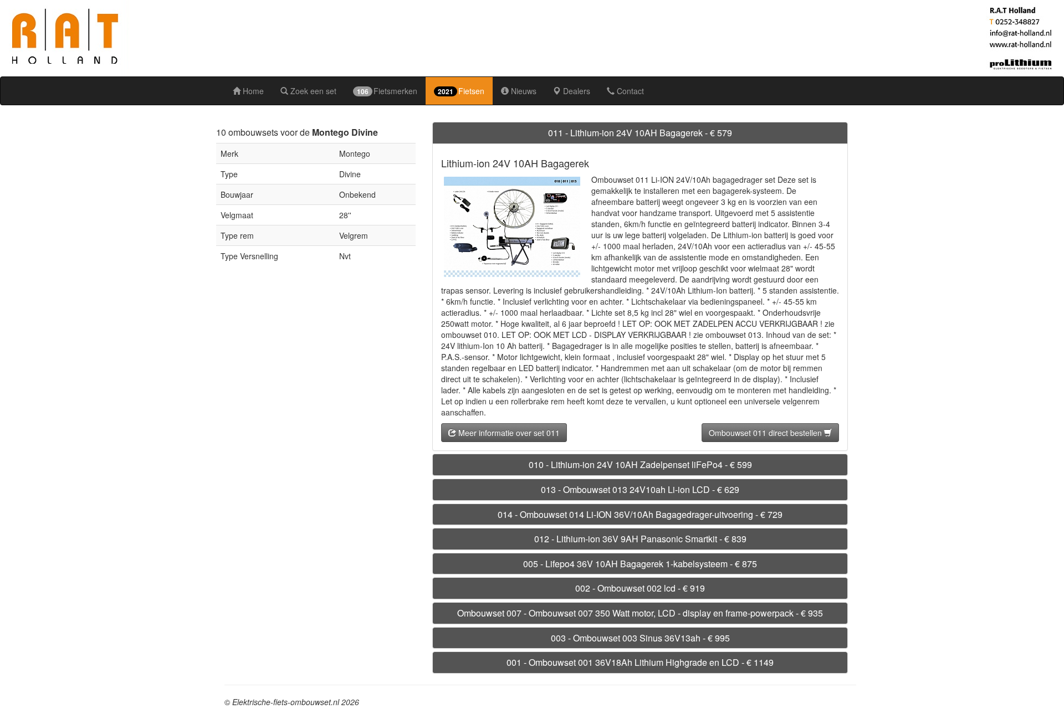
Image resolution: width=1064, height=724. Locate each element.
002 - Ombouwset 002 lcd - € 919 (640, 588)
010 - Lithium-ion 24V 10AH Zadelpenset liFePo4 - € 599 (640, 464)
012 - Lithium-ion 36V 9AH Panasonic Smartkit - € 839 (640, 538)
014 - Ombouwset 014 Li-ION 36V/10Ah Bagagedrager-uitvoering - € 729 (640, 514)
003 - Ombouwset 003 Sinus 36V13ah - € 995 (640, 637)
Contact (629, 90)
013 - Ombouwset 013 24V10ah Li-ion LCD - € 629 (640, 489)
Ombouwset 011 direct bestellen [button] (766, 432)
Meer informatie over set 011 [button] (508, 432)
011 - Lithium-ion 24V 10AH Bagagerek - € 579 (640, 132)
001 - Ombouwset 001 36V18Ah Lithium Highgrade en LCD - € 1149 (640, 662)
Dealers (575, 90)
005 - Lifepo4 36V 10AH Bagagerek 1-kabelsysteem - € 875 (640, 563)
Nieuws (522, 90)
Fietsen (461, 90)
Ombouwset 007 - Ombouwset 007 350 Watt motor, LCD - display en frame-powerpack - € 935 (640, 613)
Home (252, 90)
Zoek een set (312, 90)
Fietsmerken (387, 90)
